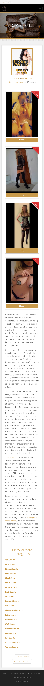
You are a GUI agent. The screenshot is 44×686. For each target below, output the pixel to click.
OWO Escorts (10, 624)
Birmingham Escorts (16, 82)
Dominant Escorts (12, 601)
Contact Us (26, 677)
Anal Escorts (10, 560)
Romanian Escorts (12, 633)
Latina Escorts (10, 615)
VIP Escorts (15, 78)
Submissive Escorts (12, 642)
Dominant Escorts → (22, 661)
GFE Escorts (10, 605)
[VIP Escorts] (22, 8)
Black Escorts (10, 573)
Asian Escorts (10, 564)
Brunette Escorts (11, 587)
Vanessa (22, 140)
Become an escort (34, 674)
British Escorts (10, 583)
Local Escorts (26, 78)
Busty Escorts (10, 592)
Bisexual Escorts (11, 569)
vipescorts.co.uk (12, 457)
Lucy (22, 251)
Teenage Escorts (11, 647)
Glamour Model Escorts (14, 610)
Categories (22, 674)
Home (5, 674)
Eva (22, 195)
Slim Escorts (10, 638)
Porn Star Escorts (12, 628)
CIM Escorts (9, 596)
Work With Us (18, 677)
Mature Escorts (11, 619)
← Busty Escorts (22, 656)
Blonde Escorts (11, 578)
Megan (22, 306)
